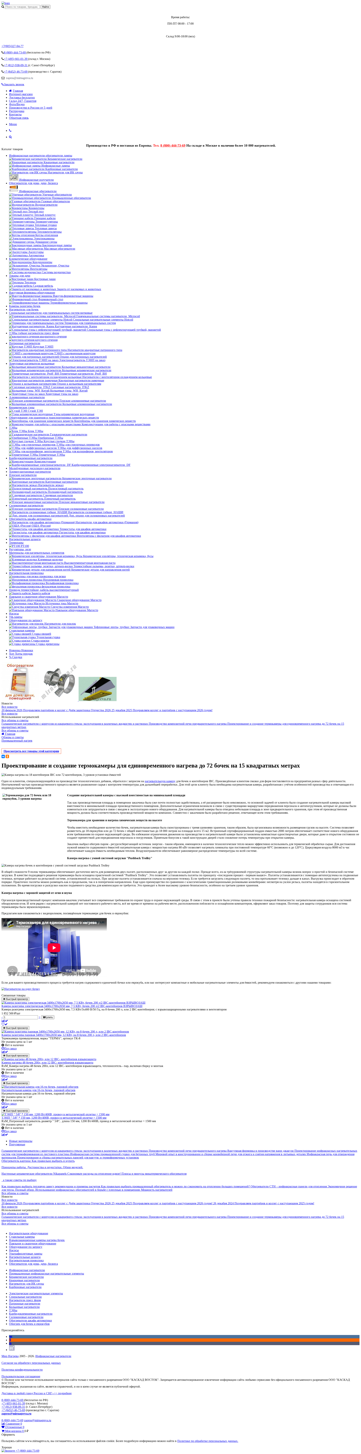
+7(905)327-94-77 (13, 46)
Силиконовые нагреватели (26, 505)
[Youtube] (10, 1343)
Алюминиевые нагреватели (27, 397)
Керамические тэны (21, 407)
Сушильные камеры (22, 630)
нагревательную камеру (160, 781)
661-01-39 (16, 58)
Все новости (9, 706)
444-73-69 (15, 52)
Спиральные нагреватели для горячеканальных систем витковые (51, 312)
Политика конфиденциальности (22, 1369)
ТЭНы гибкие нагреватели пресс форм (34, 333)
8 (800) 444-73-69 (172, 145)
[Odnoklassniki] (10, 1340)
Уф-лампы (15, 617)
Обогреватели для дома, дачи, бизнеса (33, 183)
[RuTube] (12, 1349)
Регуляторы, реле (20, 549)
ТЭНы (13, 427)
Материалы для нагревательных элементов (36, 552)
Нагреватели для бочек (24, 309)
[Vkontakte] (10, 1336)
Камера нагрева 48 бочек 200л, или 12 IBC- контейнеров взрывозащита (47, 1062)
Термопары (16, 542)
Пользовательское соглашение (21, 1376)
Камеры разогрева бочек (24, 306)
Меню (13, 124)
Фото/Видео (17, 104)
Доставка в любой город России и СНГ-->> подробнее (37, 1393)
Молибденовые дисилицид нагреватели (34, 468)
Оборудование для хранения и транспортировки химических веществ (54, 417)
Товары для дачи (19, 275)
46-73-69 (16, 71)
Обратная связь (19, 117)
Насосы (14, 613)
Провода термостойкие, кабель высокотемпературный (44, 589)
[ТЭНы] (6, 3)
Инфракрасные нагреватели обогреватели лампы (40, 155)
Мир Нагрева (10, 1356)
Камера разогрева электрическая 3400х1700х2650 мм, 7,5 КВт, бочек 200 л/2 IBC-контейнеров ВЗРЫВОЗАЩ (72, 1006)
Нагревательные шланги (25, 539)
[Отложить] (5, 1024)
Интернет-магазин (21, 94)
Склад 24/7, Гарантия (22, 100)
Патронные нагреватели (24, 343)
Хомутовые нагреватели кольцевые (32, 363)
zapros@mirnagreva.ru (19, 78)
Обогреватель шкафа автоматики (30, 519)
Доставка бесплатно (22, 97)
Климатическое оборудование (28, 258)
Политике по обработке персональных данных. (207, 1441)
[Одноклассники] (7, 756)
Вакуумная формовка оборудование (32, 292)
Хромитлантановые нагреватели (30, 471)
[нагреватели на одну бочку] (21, 989)
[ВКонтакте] (3, 756)
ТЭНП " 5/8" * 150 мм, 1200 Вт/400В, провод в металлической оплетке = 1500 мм (54, 1117)
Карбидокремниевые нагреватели (30, 458)
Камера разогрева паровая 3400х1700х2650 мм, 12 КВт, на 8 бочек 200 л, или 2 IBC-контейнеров (64, 1035)
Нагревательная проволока (26, 573)
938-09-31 (16, 65)
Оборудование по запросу (25, 620)
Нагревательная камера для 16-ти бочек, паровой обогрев (38, 1090)
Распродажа (16, 111)
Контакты (15, 114)
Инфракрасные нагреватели (53, 1356)
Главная (18, 90)
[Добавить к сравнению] (5, 1020)
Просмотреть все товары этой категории (31, 751)
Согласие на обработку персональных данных (31, 1362)
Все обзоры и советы (15, 720)
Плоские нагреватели (23, 475)
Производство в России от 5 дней (30, 107)
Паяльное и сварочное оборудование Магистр (38, 596)
